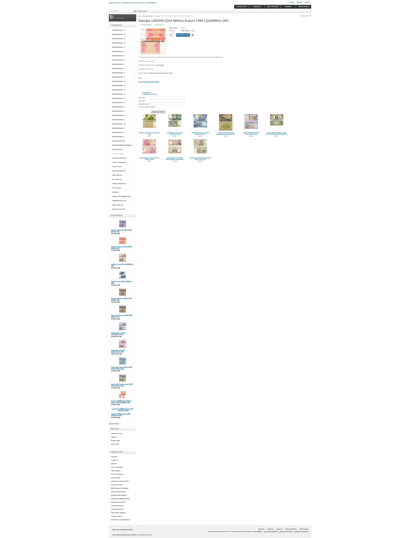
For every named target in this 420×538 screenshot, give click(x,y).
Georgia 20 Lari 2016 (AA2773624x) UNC (118, 351)
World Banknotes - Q (118, 98)
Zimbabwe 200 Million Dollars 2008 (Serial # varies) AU (200, 158)
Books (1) (115, 192)
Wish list (307, 2)
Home (140, 16)
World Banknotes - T (118, 111)
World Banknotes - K (118, 73)
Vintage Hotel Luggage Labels (121, 196)
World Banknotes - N (118, 85)
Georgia (157, 16)
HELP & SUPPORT (272, 6)
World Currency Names (118, 502)
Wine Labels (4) (117, 175)
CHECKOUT (257, 6)
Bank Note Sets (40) (118, 141)
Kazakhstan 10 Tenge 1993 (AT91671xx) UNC (175, 133)
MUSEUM (288, 6)
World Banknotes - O (118, 90)
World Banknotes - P (118, 94)
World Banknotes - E (118, 47)
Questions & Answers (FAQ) (120, 481)
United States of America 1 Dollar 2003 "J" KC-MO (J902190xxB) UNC (276, 133)
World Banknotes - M (118, 81)
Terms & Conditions (117, 474)
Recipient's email (143, 104)
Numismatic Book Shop (118, 492)
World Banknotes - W (118, 124)
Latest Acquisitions (117, 467)
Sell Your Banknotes (117, 506)
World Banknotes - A (118, 30)
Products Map (115, 440)
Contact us (114, 460)
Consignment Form (117, 509)
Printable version (304, 15)
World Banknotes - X (118, 128)
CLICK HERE (160, 65)
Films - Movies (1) (117, 205)
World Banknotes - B (118, 34)
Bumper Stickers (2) (118, 209)
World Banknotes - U (118, 115)
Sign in (292, 2)
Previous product (145, 24)
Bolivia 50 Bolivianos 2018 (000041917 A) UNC (251, 133)
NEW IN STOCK (303, 6)
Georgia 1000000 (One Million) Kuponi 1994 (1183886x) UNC (121, 401)
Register (299, 2)
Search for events (116, 433)
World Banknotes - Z (118, 137)
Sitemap (113, 437)
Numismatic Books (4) (119, 158)
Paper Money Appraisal (118, 513)
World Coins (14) (117, 149)
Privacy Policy (115, 478)
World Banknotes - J (118, 68)
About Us (114, 464)
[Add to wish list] (192, 35)
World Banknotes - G (148, 16)
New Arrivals (115, 444)
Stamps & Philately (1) (119, 183)
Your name (141, 97)
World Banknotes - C (118, 38)
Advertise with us (116, 516)
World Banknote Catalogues (120, 488)
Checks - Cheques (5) (119, 162)
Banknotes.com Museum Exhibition (122, 529)
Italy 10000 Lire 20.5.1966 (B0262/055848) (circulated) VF (174, 158)
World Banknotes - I (118, 64)
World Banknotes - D (118, 43)
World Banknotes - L (118, 77)
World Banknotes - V (118, 119)
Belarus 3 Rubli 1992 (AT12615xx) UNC (149, 133)
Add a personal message (147, 107)
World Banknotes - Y (118, 132)
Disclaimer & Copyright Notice (120, 520)
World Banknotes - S (118, 107)
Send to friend (147, 92)
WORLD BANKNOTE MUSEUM (121, 145)
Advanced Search (142, 11)
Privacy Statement (117, 485)
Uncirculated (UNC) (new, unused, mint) (160, 73)
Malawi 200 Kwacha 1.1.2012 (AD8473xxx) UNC (200, 133)
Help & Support (116, 471)
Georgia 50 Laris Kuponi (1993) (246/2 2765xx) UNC (121, 368)
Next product (159, 24)
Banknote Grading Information (120, 499)
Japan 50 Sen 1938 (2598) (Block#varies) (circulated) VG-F (225, 133)
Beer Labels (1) (117, 179)
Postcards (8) (116, 188)
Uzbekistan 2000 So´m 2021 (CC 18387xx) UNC (149, 158)
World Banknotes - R (118, 102)
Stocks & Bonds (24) (118, 171)
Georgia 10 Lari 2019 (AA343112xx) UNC (118, 333)
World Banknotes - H (118, 60)
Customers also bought (150, 94)
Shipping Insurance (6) (119, 200)
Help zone (114, 457)
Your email (141, 101)
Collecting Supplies (118, 154)
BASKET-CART (242, 6)
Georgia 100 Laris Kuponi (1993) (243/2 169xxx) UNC (122, 385)
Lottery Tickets (117, 166)
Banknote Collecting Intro (119, 495)
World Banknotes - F (118, 51)
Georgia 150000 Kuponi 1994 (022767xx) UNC (120, 414)
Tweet (140, 78)
